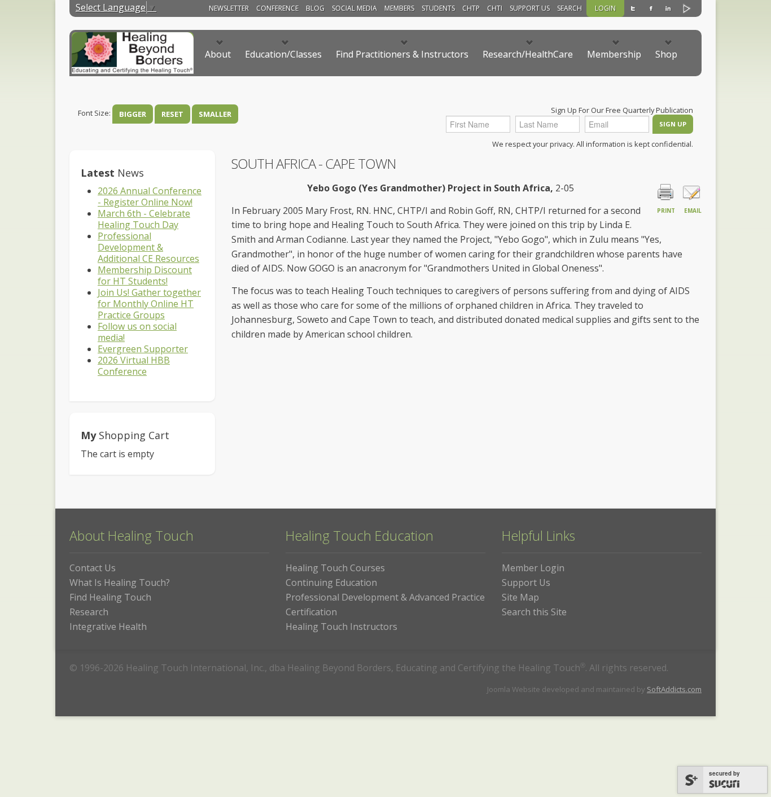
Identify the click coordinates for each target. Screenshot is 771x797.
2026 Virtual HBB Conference (134, 366)
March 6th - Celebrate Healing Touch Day (144, 219)
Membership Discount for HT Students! (145, 275)
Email (693, 210)
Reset (172, 114)
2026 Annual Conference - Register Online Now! (149, 196)
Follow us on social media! (137, 332)
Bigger (132, 114)
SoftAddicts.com (674, 689)
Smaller (215, 114)
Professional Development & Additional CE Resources (148, 247)
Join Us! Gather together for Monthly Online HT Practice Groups (149, 303)
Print (666, 210)
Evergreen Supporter (143, 349)
